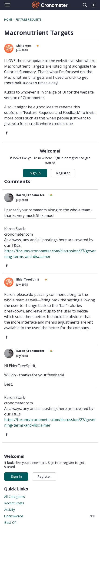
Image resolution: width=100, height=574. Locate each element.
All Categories (14, 496)
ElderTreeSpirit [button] (27, 279)
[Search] (85, 5)
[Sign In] (93, 5)
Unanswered (50, 516)
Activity (9, 509)
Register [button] (63, 173)
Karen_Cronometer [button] (30, 195)
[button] (8, 48)
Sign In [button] (35, 173)
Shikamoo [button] (23, 46)
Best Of (10, 522)
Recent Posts (14, 503)
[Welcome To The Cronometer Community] (50, 5)
